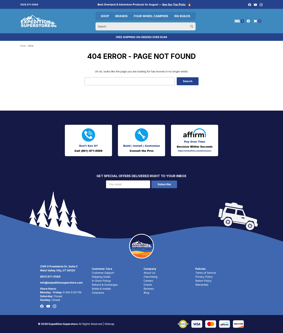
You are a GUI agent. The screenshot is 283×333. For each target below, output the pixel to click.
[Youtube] (255, 4)
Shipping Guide (101, 276)
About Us (149, 272)
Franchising (150, 276)
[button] (239, 21)
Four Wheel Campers (151, 16)
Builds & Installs (101, 288)
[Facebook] (249, 4)
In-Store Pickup (101, 280)
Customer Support (103, 272)
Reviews (149, 288)
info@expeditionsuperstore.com (61, 282)
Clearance (98, 292)
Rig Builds (182, 16)
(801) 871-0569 (29, 4)
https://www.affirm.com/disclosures (194, 151)
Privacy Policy (204, 276)
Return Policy (203, 280)
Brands (121, 16)
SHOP (105, 16)
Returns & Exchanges (105, 284)
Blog (146, 292)
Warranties (201, 284)
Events (148, 284)
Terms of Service (205, 272)
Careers (148, 280)
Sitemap (109, 323)
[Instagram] (261, 4)
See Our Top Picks (174, 4)
